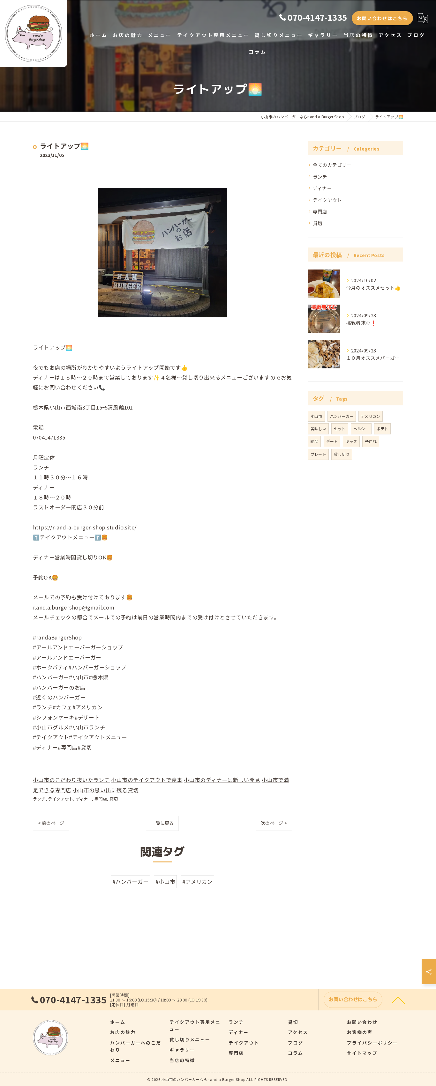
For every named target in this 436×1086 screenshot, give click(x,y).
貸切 (113, 799)
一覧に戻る (162, 823)
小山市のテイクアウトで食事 (147, 780)
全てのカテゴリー (332, 164)
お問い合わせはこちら (382, 18)
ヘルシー (361, 428)
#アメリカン (197, 881)
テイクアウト (60, 799)
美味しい (318, 428)
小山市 (316, 416)
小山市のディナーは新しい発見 (222, 780)
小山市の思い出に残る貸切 (106, 790)
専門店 (100, 799)
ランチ (39, 799)
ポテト (382, 428)
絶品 (314, 441)
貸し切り (342, 454)
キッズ (351, 441)
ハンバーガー (341, 416)
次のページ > (274, 823)
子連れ (371, 441)
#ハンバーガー (130, 881)
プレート (318, 454)
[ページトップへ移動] (398, 999)
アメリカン (370, 416)
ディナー (84, 799)
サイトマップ (362, 1053)
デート (332, 441)
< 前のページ (51, 823)
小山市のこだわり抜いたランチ (71, 780)
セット (340, 428)
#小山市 (165, 881)
